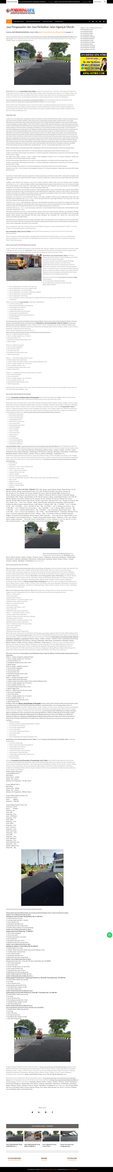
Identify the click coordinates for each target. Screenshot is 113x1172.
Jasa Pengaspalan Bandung (87, 38)
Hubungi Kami (59, 21)
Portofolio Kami (47, 21)
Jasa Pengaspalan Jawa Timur (87, 49)
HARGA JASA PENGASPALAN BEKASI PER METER (46, 2)
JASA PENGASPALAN (58, 32)
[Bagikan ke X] (32, 1112)
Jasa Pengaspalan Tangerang (87, 36)
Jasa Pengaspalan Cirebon (86, 40)
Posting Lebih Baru (14, 1158)
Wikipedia (28, 250)
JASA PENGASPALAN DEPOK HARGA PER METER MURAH (83, 2)
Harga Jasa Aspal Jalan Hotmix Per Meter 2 (61, 36)
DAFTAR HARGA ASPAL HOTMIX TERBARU (20, 489)
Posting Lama (72, 1158)
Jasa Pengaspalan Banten (86, 44)
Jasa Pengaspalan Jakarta (86, 29)
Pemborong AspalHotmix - (49, 1169)
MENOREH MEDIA (72, 1169)
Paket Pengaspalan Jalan (33, 21)
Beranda (44, 1158)
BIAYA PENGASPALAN (45, 32)
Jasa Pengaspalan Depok (86, 35)
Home (9, 21)
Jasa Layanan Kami (18, 21)
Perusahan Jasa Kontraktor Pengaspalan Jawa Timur (29, 760)
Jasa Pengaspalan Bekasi (86, 33)
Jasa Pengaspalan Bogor (86, 31)
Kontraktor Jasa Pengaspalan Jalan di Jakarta (52, 323)
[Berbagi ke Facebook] (52, 1112)
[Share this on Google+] (39, 1112)
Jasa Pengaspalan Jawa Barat (87, 45)
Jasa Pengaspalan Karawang (87, 42)
